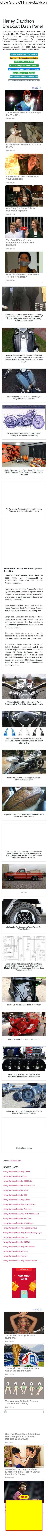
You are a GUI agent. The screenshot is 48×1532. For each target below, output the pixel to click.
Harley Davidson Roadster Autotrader (17, 1209)
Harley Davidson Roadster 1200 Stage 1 (18, 1223)
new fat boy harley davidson (24, 73)
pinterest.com (16, 1160)
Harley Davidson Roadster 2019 (15, 1251)
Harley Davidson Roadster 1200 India (17, 1181)
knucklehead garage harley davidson (24, 65)
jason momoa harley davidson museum (24, 69)
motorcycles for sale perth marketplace (24, 80)
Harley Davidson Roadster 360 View (17, 1218)
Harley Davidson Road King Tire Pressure (19, 1246)
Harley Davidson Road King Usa (15, 1237)
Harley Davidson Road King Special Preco (19, 1204)
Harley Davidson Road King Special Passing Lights (22, 1232)
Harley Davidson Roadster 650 (15, 1176)
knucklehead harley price (24, 62)
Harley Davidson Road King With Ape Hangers (21, 1213)
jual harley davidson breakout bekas (24, 58)
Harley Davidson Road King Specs (16, 1199)
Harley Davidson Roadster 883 (15, 1195)
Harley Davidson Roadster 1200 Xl (16, 1242)
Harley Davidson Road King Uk (15, 1256)
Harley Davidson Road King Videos (16, 1171)
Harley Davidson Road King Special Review (20, 1260)
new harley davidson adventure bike (24, 76)
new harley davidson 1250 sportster (24, 54)
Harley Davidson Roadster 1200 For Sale (19, 1185)
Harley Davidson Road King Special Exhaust (20, 1228)
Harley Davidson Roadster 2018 (15, 1190)
